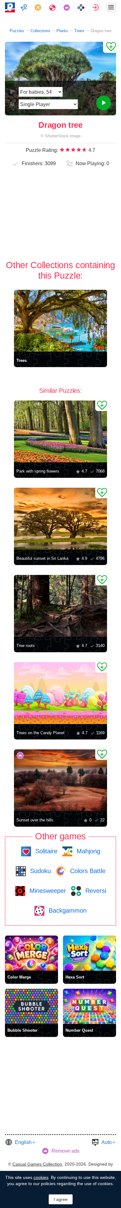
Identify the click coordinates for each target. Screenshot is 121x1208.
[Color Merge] (31, 953)
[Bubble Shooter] (31, 1006)
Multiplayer (24, 7)
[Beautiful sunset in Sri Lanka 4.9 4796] (60, 519)
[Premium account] (67, 7)
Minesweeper (47, 890)
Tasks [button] (38, 7)
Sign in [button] (96, 7)
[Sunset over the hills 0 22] (60, 780)
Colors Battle (86, 870)
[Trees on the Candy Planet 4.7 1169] (60, 693)
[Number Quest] (89, 1006)
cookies (41, 1177)
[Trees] (60, 321)
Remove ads (65, 1151)
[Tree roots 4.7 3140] (60, 606)
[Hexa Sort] (89, 953)
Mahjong (87, 851)
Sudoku (39, 870)
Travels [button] (53, 7)
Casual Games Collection (37, 1164)
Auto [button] (106, 1142)
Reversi (94, 890)
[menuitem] (24, 7)
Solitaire (45, 851)
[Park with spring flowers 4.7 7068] (60, 431)
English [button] (23, 1142)
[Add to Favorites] (109, 47)
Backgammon (67, 910)
